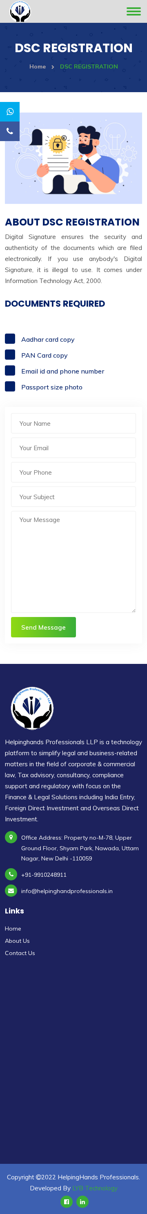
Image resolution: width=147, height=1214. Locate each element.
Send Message (43, 627)
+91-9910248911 (44, 874)
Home (38, 66)
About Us (17, 940)
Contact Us (20, 953)
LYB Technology (95, 1188)
